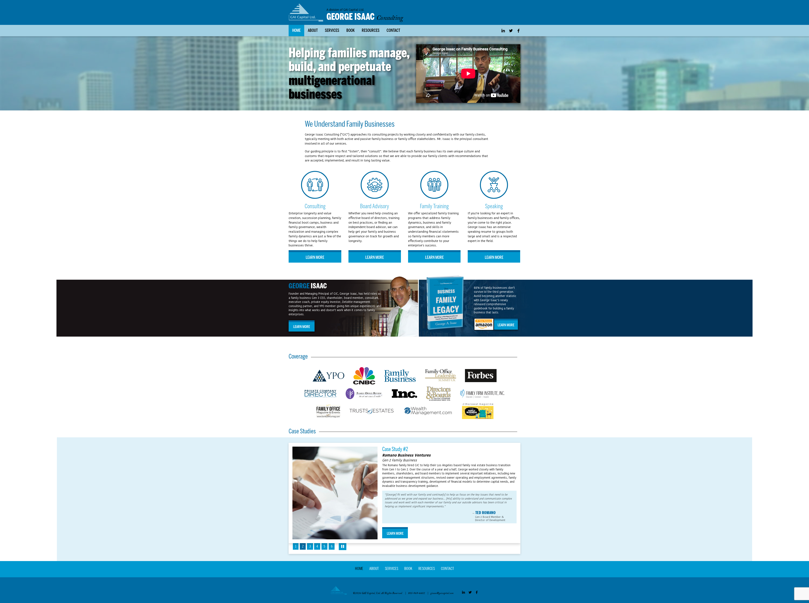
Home (296, 30)
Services (332, 30)
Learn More (315, 257)
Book (350, 30)
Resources (370, 30)
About (313, 30)
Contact (393, 30)
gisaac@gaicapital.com (442, 593)
